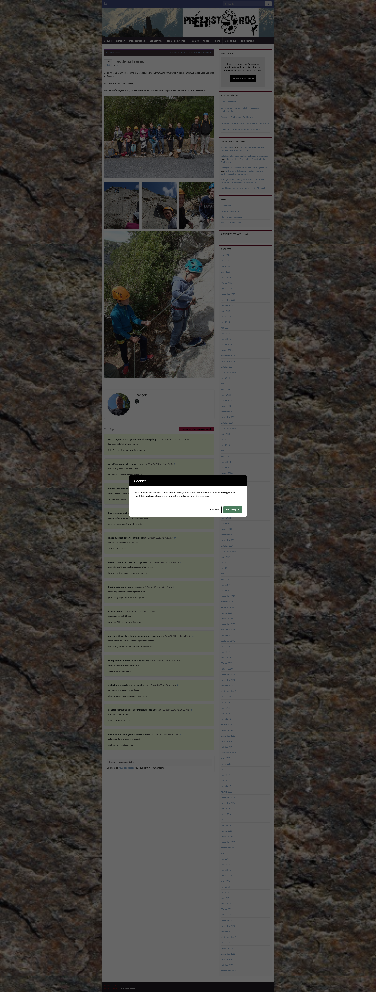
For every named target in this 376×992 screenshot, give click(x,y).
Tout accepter (233, 509)
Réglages (214, 509)
